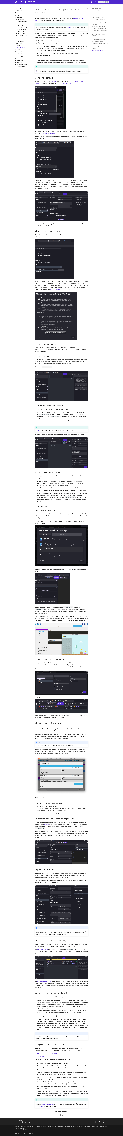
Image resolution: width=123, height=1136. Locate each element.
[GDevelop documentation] (16, 1)
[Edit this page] (87, 9)
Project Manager (66, 83)
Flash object (40, 1056)
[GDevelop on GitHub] (16, 1133)
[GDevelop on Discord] (19, 1133)
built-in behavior (71, 516)
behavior (75, 18)
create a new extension (48, 133)
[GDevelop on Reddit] (21, 1133)
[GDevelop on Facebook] (30, 1133)
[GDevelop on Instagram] (27, 1133)
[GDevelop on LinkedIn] (33, 1133)
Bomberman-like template (44, 981)
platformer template (42, 949)
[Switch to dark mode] (95, 1)
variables (46, 824)
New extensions (39, 1103)
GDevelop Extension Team (48, 1104)
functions (69, 27)
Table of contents (96, 8)
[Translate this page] (91, 1)
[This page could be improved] (62, 1115)
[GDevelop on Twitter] (24, 1133)
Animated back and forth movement (47, 1053)
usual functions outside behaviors (59, 289)
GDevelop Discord (39, 1106)
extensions (53, 81)
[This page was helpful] (60, 1115)
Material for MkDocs (24, 1129)
